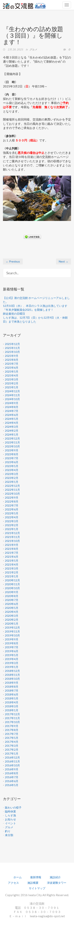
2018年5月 (11, 698)
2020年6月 (11, 604)
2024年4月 (11, 422)
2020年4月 (11, 611)
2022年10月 (12, 493)
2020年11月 (12, 584)
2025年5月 (11, 371)
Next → (63, 261)
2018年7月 (11, 690)
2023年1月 (11, 481)
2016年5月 (11, 785)
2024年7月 (11, 411)
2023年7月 (11, 458)
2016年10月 (12, 765)
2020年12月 (12, 580)
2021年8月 (11, 548)
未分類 (9, 835)
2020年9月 (11, 592)
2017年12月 (12, 714)
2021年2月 (11, 572)
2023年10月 (12, 446)
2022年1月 (11, 529)
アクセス (13, 882)
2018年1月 (11, 710)
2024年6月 (11, 414)
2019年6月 (11, 651)
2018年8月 (11, 686)
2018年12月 (12, 670)
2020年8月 (11, 596)
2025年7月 (11, 363)
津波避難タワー (56, 882)
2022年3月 (11, 521)
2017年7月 (11, 733)
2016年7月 (11, 777)
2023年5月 (11, 466)
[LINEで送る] (32, 236)
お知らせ (10, 819)
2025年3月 (11, 379)
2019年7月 (11, 647)
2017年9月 (11, 726)
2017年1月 (11, 753)
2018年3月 (11, 706)
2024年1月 (11, 434)
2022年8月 (11, 501)
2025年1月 (11, 387)
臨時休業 (10, 811)
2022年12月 (12, 485)
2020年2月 (11, 619)
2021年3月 (11, 568)
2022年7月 (11, 505)
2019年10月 (12, 635)
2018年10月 (12, 678)
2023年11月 (12, 442)
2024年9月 (11, 403)
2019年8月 (11, 643)
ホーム (17, 877)
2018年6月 (11, 694)
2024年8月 (11, 407)
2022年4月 (11, 517)
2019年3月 (11, 663)
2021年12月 (12, 533)
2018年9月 (11, 682)
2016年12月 (12, 757)
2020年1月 (11, 623)
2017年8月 (11, 730)
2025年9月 (11, 355)
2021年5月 (11, 560)
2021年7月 (11, 552)
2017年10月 (12, 722)
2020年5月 (11, 607)
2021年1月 (11, 576)
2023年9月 (11, 450)
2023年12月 (12, 438)
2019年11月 (12, 631)
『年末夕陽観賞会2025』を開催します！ (28, 309)
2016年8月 (11, 773)
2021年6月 (11, 556)
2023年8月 (11, 454)
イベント (10, 823)
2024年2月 (11, 430)
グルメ (33, 49)
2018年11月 (12, 674)
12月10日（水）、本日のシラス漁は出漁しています (35, 305)
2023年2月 (11, 477)
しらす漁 (10, 815)
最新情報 (35, 877)
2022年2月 (11, 525)
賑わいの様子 (13, 807)
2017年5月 (11, 737)
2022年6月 (11, 509)
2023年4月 (11, 470)
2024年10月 (12, 399)
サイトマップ (37, 888)
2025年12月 (12, 344)
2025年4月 (11, 375)
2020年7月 (11, 600)
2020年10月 (12, 588)
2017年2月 (11, 749)
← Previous (13, 261)
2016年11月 (12, 761)
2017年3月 (11, 745)
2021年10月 (12, 541)
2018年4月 (11, 702)
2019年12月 (12, 627)
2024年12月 (12, 391)
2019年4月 (11, 659)
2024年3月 (11, 426)
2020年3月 (11, 615)
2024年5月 (11, 418)
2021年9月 (11, 544)
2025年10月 (12, 351)
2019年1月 (11, 667)
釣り (7, 831)
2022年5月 (11, 513)
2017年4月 (11, 741)
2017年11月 (12, 718)
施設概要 (32, 882)
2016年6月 (11, 781)
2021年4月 (11, 564)
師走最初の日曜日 (14, 313)
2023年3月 (11, 474)
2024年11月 (12, 395)
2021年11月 (12, 537)
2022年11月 (12, 489)
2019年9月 (11, 639)
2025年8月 (11, 359)
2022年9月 (11, 497)
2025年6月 (11, 367)
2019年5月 (11, 655)
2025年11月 (12, 348)
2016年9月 (11, 769)
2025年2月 (11, 383)
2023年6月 (11, 462)
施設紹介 (55, 877)
